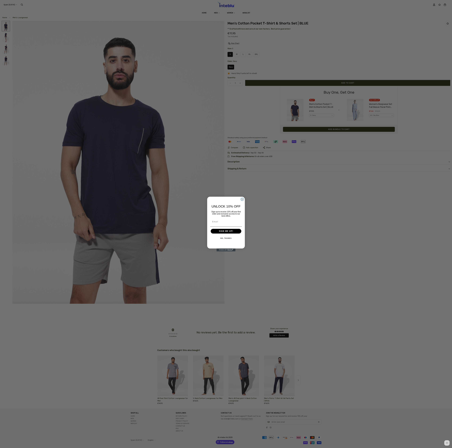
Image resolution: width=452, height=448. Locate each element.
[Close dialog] (242, 199)
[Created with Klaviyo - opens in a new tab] (226, 249)
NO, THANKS (226, 238)
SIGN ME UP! (226, 231)
